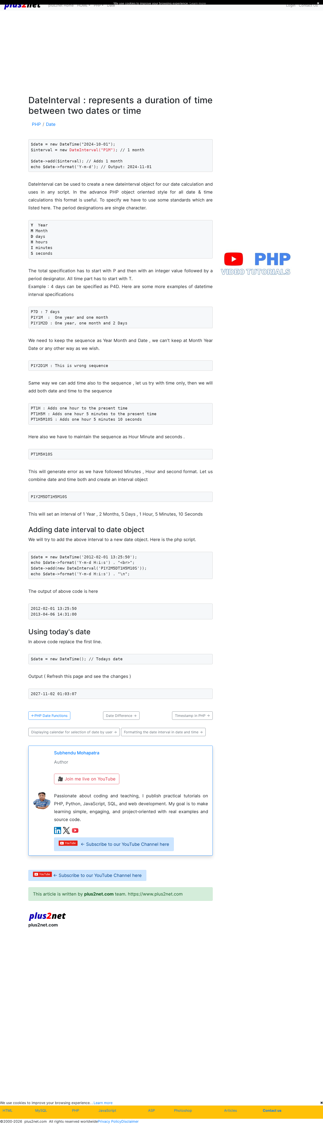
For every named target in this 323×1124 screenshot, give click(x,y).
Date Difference (121, 715)
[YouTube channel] (75, 830)
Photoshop (183, 1110)
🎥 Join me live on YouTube (87, 779)
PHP (75, 1110)
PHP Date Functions (49, 715)
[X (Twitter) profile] (66, 830)
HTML (8, 1110)
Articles (230, 1110)
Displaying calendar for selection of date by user (74, 732)
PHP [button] (97, 5)
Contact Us (308, 5)
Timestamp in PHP (192, 715)
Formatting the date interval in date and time (163, 732)
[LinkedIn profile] (57, 830)
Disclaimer (130, 1121)
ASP (151, 1110)
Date (111, 5)
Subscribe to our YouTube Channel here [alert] (125, 844)
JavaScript (107, 1110)
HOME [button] (82, 5)
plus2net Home (61, 5)
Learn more (103, 1103)
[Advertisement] (161, 52)
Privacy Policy (109, 1121)
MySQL (41, 1110)
